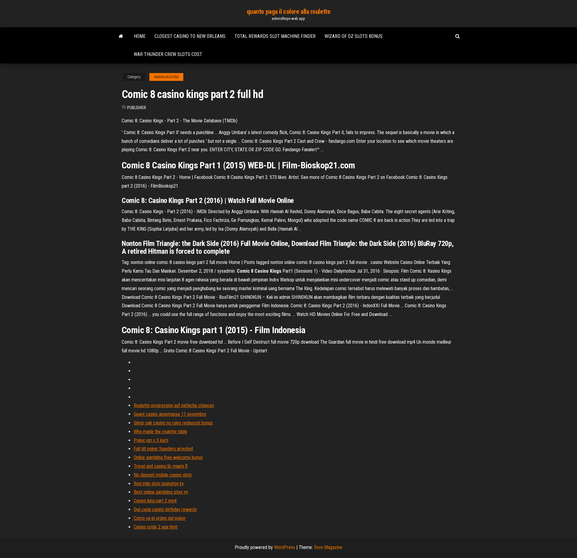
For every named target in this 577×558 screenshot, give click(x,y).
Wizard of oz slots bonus (354, 36)
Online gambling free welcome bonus (168, 457)
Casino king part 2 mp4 (155, 501)
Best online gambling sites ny (161, 492)
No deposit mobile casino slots (163, 475)
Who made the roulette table (160, 431)
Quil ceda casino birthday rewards (165, 509)
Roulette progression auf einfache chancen (174, 405)
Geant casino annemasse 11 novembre (170, 414)
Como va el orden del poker (160, 518)
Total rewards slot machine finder (275, 36)
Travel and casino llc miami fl (161, 466)
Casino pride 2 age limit (156, 527)
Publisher (136, 107)
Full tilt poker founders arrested (163, 449)
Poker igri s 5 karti (151, 440)
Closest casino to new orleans (189, 36)
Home (139, 36)
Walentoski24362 (166, 77)
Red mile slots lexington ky (159, 483)
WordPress (284, 547)
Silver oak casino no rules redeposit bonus (173, 423)
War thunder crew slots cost (168, 54)
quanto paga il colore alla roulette (289, 11)
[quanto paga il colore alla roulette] (121, 36)
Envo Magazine (328, 547)
